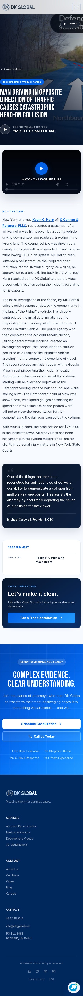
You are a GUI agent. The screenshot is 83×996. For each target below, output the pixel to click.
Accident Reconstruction (21, 826)
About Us (12, 869)
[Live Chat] (74, 987)
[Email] (53, 971)
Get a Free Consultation (38, 618)
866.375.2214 (14, 918)
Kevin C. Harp (43, 220)
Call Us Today (44, 736)
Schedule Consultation (38, 724)
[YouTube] (45, 971)
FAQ (51, 979)
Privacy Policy (37, 979)
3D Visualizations (17, 844)
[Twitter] (37, 971)
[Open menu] (76, 7)
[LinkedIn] (29, 971)
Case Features (13, 69)
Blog (9, 887)
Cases (10, 881)
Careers (11, 893)
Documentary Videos (19, 838)
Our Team (12, 875)
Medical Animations (18, 832)
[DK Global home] (18, 7)
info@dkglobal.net (18, 926)
